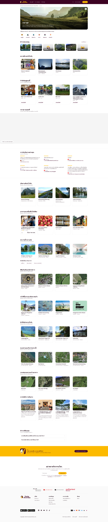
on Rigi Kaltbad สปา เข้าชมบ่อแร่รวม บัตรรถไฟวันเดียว (76, 174)
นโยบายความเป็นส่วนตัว (58, 475)
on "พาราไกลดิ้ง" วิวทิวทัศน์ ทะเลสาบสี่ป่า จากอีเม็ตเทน (28, 170)
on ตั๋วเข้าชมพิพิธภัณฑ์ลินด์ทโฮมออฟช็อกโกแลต (51, 160)
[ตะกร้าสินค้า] (73, 2)
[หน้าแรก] (24, 2)
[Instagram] (47, 510)
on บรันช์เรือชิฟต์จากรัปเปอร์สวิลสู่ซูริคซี (50, 171)
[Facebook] (41, 510)
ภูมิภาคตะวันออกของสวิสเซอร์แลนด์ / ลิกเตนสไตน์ (29, 5)
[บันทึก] (86, 9)
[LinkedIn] (39, 510)
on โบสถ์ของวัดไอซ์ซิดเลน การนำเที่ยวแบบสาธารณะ (75, 160)
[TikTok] (49, 510)
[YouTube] (44, 510)
